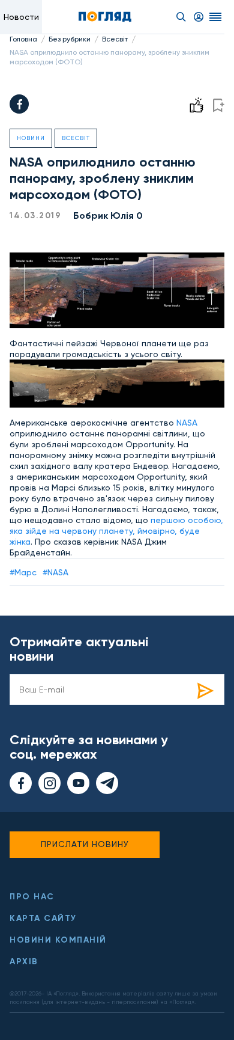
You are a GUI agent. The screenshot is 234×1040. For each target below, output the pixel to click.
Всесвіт (115, 39)
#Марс (23, 572)
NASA (186, 422)
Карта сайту (43, 918)
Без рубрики (70, 39)
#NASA (55, 572)
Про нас (32, 897)
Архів (24, 961)
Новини (31, 138)
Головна (23, 39)
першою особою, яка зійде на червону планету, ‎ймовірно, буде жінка (116, 530)
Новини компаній (58, 940)
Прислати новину (85, 844)
